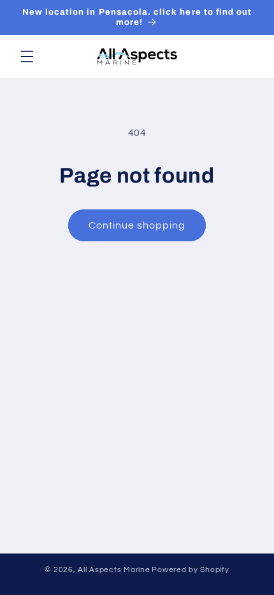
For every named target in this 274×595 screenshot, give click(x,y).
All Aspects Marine (114, 569)
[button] (26, 56)
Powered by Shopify (190, 569)
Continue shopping (137, 225)
